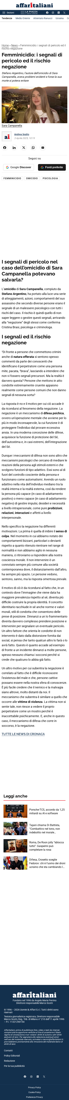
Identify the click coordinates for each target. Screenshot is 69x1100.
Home (5, 45)
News (14, 45)
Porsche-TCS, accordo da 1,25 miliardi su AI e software (47, 811)
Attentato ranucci (42, 18)
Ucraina (60, 18)
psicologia (50, 178)
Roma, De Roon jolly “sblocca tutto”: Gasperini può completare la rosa (46, 846)
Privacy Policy (34, 1087)
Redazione (9, 1060)
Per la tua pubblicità (14, 1066)
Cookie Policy (34, 1092)
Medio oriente (23, 18)
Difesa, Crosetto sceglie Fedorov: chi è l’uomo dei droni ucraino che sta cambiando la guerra (47, 863)
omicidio (32, 178)
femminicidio (12, 178)
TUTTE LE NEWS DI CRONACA (23, 734)
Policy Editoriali (12, 1055)
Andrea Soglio (21, 134)
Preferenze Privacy (34, 1097)
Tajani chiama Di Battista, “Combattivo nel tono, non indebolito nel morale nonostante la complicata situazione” (44, 829)
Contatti (8, 1050)
